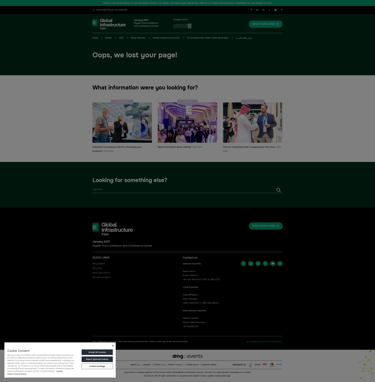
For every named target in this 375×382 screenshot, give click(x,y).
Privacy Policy (19, 374)
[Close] (113, 345)
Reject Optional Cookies (97, 359)
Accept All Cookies (97, 352)
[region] (60, 360)
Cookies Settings (97, 366)
